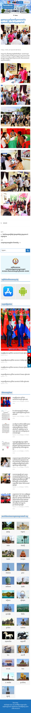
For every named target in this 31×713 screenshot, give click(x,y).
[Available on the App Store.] (8, 292)
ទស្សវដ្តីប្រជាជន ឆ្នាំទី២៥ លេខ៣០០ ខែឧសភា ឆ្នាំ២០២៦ (15, 367)
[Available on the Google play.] (22, 292)
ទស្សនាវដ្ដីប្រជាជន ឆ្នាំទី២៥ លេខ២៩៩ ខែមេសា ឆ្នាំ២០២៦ (15, 374)
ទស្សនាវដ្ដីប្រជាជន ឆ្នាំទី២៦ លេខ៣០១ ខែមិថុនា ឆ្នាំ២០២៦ (15, 360)
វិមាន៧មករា (8, 5)
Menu (16, 15)
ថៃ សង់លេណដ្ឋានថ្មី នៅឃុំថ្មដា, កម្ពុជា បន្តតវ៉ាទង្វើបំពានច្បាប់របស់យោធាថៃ (21, 412)
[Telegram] (29, 351)
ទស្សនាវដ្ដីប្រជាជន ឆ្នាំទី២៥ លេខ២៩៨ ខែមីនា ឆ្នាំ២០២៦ (15, 382)
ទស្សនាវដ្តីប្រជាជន (7, 304)
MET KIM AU (18, 50)
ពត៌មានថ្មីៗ (5, 223)
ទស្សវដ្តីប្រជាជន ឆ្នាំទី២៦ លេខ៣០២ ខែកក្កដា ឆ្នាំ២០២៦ (15, 353)
